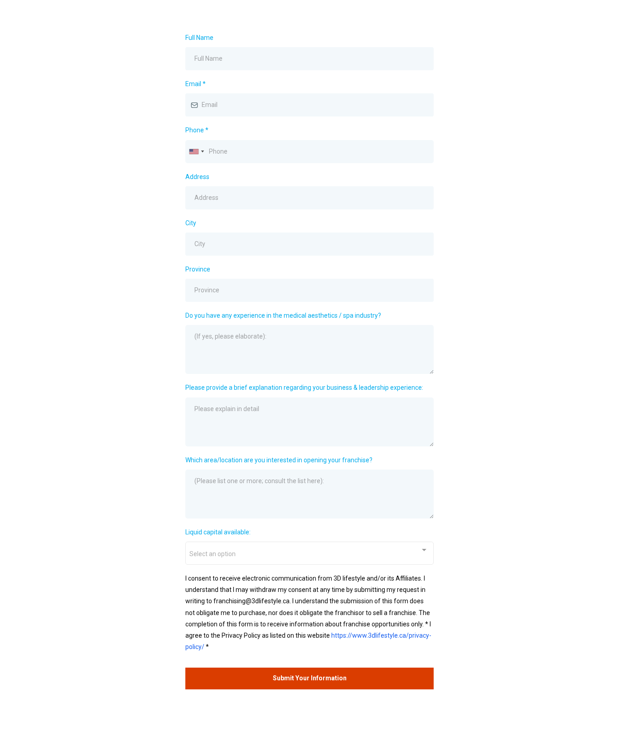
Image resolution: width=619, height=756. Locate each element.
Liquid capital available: (218, 532)
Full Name (199, 37)
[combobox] (196, 152)
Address (197, 176)
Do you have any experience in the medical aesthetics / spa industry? (283, 315)
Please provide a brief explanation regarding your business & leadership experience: (304, 387)
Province (197, 269)
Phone (196, 130)
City (190, 223)
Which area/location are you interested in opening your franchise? (278, 460)
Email (195, 83)
